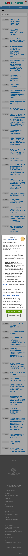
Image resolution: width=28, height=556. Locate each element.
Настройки (13, 319)
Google (19, 283)
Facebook (5, 284)
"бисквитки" (11, 239)
